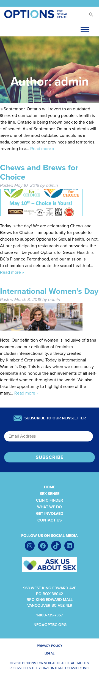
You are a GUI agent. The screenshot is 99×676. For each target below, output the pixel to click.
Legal (49, 653)
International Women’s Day (49, 291)
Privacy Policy (49, 646)
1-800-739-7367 (49, 615)
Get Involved (49, 513)
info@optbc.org (49, 624)
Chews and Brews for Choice (39, 172)
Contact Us (49, 520)
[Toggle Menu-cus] (85, 29)
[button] (91, 16)
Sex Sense (49, 493)
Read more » (42, 148)
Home (49, 487)
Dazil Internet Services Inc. (65, 668)
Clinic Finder (49, 500)
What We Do (49, 507)
